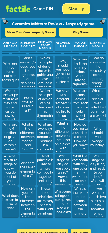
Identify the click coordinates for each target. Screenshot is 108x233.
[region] (54, 121)
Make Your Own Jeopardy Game (30, 32)
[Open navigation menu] (99, 8)
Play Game (81, 32)
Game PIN (43, 8)
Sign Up (76, 9)
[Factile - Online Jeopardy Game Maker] (18, 8)
